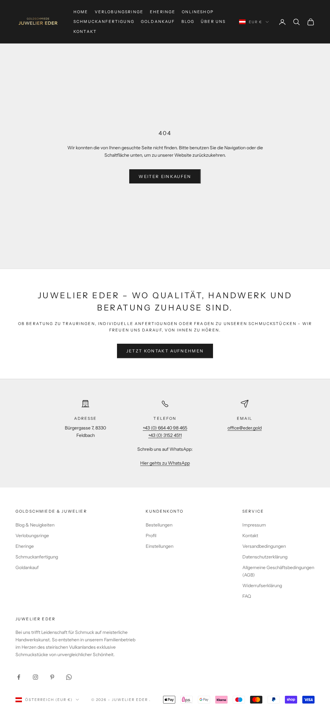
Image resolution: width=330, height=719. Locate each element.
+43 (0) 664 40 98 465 (165, 428)
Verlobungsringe (119, 11)
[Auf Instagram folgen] (35, 677)
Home (80, 11)
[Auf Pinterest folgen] (52, 677)
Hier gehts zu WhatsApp (165, 463)
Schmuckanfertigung (103, 21)
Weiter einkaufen (165, 176)
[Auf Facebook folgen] (18, 677)
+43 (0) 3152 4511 (165, 435)
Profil (151, 535)
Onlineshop (198, 11)
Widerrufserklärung (262, 585)
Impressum (254, 525)
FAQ (246, 596)
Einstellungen (159, 546)
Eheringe (162, 11)
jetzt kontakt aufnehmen (165, 350)
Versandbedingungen (264, 546)
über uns (213, 21)
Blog (188, 21)
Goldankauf (158, 21)
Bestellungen (159, 525)
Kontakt (85, 31)
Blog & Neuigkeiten (34, 525)
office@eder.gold (245, 428)
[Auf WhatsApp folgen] (69, 677)
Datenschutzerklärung (264, 557)
